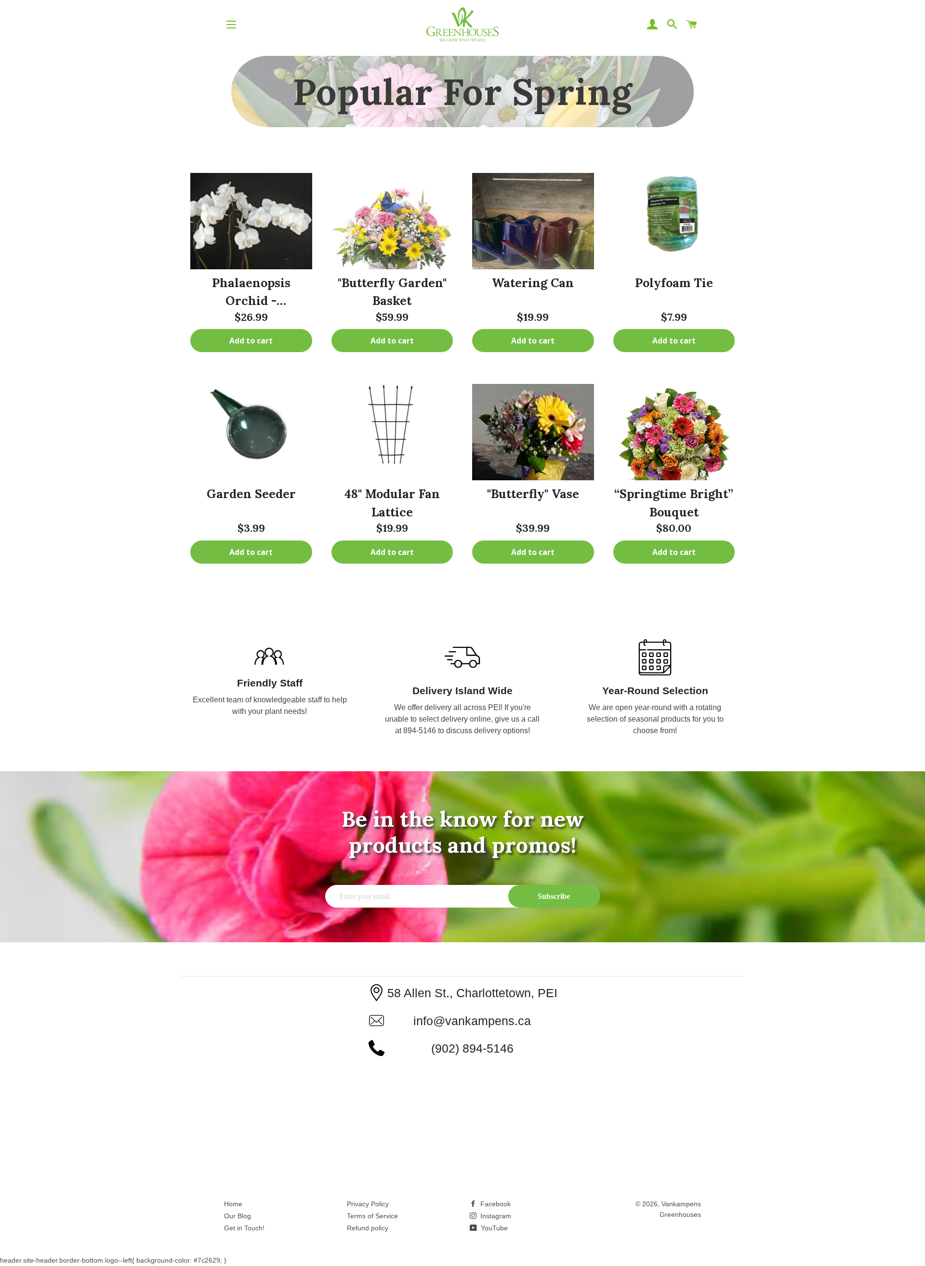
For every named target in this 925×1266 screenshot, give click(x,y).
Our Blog (237, 1216)
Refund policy (367, 1228)
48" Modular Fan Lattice (392, 503)
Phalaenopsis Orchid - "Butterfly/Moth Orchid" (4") (251, 292)
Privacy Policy (368, 1204)
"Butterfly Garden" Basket (392, 292)
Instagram (494, 1216)
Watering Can (533, 282)
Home (233, 1204)
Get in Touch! (244, 1228)
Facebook (494, 1204)
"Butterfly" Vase (533, 493)
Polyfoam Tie (674, 282)
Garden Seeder (251, 493)
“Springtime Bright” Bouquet (673, 503)
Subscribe (554, 896)
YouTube (493, 1228)
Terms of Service (372, 1216)
